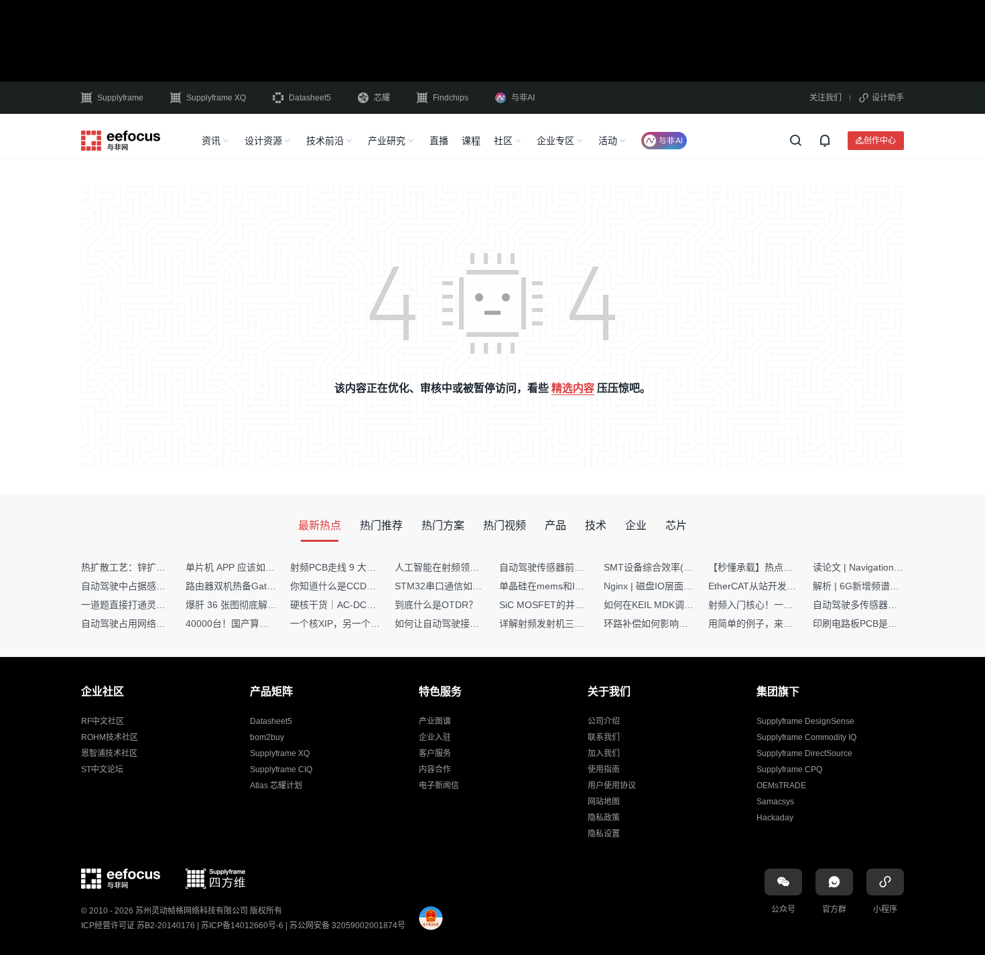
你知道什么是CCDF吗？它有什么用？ (369, 586)
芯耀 (382, 97)
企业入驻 (435, 737)
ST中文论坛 (102, 769)
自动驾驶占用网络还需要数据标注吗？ (161, 623)
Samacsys (775, 801)
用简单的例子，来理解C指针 (768, 623)
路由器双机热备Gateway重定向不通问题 (270, 586)
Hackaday (775, 817)
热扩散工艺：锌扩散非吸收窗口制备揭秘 (165, 567)
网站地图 (604, 801)
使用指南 (604, 769)
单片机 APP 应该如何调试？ (244, 567)
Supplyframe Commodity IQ (806, 737)
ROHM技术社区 (109, 737)
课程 (471, 140)
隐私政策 (604, 817)
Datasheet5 (310, 97)
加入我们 (604, 753)
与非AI (523, 97)
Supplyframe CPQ (789, 769)
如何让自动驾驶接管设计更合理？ (465, 623)
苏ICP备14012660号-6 (242, 925)
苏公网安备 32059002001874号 (347, 925)
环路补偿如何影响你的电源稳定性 (674, 623)
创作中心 (880, 140)
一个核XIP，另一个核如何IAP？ (356, 623)
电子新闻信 (439, 785)
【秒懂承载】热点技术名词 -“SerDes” (786, 567)
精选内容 (572, 388)
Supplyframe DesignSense (805, 721)
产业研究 (386, 140)
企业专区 (555, 140)
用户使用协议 (612, 785)
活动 (607, 140)
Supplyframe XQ (216, 97)
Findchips (450, 97)
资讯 (211, 140)
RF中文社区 (102, 721)
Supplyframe (120, 97)
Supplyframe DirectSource (804, 753)
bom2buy (267, 737)
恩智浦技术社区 (109, 753)
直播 (439, 140)
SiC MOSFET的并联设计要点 (560, 604)
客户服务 (435, 753)
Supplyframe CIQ (281, 769)
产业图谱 (435, 721)
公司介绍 (604, 721)
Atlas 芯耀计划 (276, 785)
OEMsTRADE (781, 785)
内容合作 (435, 769)
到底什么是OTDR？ (436, 604)
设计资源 (263, 140)
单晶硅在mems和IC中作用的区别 (568, 586)
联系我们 (604, 737)
